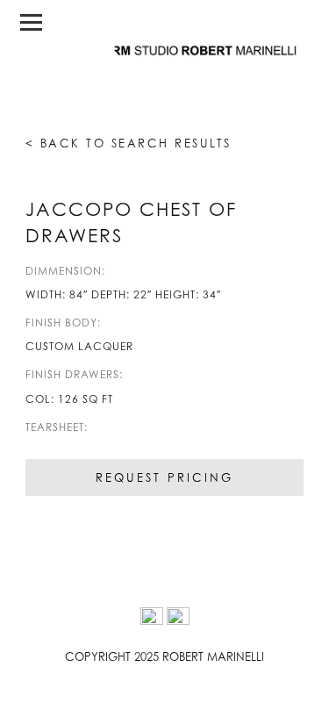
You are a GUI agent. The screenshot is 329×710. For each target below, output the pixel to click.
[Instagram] (151, 618)
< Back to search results (128, 143)
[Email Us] (178, 618)
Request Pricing (164, 477)
